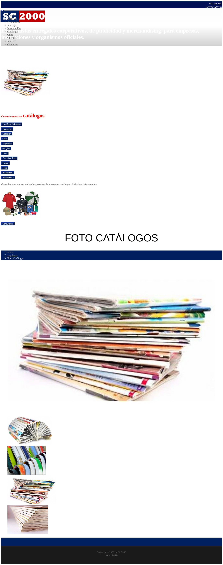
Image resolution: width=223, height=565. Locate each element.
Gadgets (6, 148)
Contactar (12, 44)
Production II (8, 177)
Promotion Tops (9, 158)
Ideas (4, 153)
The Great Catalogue (11, 124)
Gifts (4, 139)
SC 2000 (122, 552)
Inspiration (7, 143)
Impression (7, 129)
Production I (7, 173)
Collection (6, 134)
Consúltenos (7, 224)
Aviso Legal (112, 555)
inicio (10, 252)
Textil (4, 168)
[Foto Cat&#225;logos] (29, 444)
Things (5, 163)
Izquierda (12, 255)
